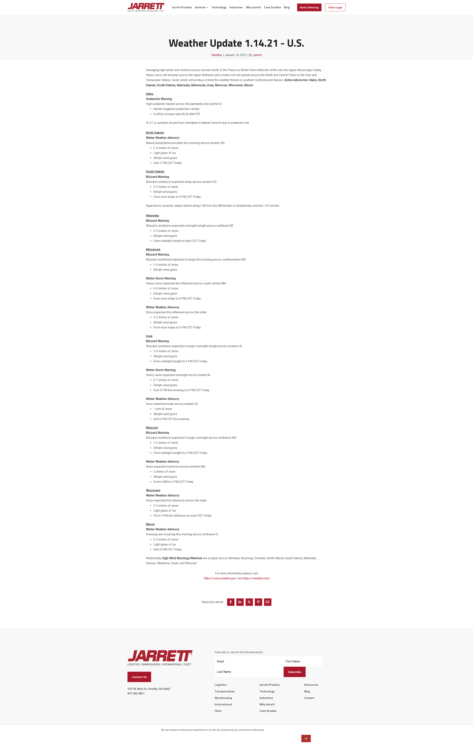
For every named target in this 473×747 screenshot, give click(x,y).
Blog (287, 7)
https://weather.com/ (256, 578)
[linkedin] (240, 602)
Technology (219, 7)
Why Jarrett (253, 7)
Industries (236, 7)
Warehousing (223, 698)
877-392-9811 (135, 693)
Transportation (225, 691)
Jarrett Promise (182, 7)
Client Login (335, 7)
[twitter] (249, 602)
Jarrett (257, 55)
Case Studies (272, 7)
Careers (309, 698)
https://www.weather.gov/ (220, 578)
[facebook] (230, 602)
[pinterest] (258, 602)
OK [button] (306, 738)
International (223, 704)
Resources (311, 685)
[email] (267, 602)
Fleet (218, 711)
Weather (217, 55)
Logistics (221, 685)
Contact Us (139, 677)
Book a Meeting (309, 7)
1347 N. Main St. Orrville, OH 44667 (148, 689)
